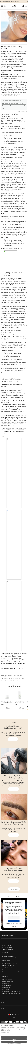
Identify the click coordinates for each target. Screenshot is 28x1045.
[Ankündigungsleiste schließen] (27, 1)
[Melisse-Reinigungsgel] (20, 694)
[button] (2, 6)
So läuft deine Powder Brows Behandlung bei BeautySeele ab (13, 869)
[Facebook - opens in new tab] (11, 1018)
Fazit (3, 108)
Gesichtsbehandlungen (7, 981)
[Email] (22, 668)
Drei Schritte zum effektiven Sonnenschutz (11, 100)
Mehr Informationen (13, 917)
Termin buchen (18, 1)
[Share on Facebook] (14, 668)
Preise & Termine (6, 987)
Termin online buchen (9, 956)
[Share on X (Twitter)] (17, 668)
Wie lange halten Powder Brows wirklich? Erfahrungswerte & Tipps (13, 777)
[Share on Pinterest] (19, 668)
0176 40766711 (5, 952)
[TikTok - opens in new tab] (17, 1018)
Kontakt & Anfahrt (6, 989)
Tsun (26, 111)
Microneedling (5, 983)
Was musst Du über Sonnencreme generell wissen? (13, 103)
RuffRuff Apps (21, 111)
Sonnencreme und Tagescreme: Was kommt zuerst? (13, 105)
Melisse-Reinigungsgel (19, 702)
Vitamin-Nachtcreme (6, 702)
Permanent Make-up (7, 979)
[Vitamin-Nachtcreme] (7, 694)
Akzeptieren (13, 921)
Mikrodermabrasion (6, 985)
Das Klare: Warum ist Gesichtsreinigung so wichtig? (13, 727)
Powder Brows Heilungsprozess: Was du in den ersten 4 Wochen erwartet (13, 823)
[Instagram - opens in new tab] (14, 1018)
